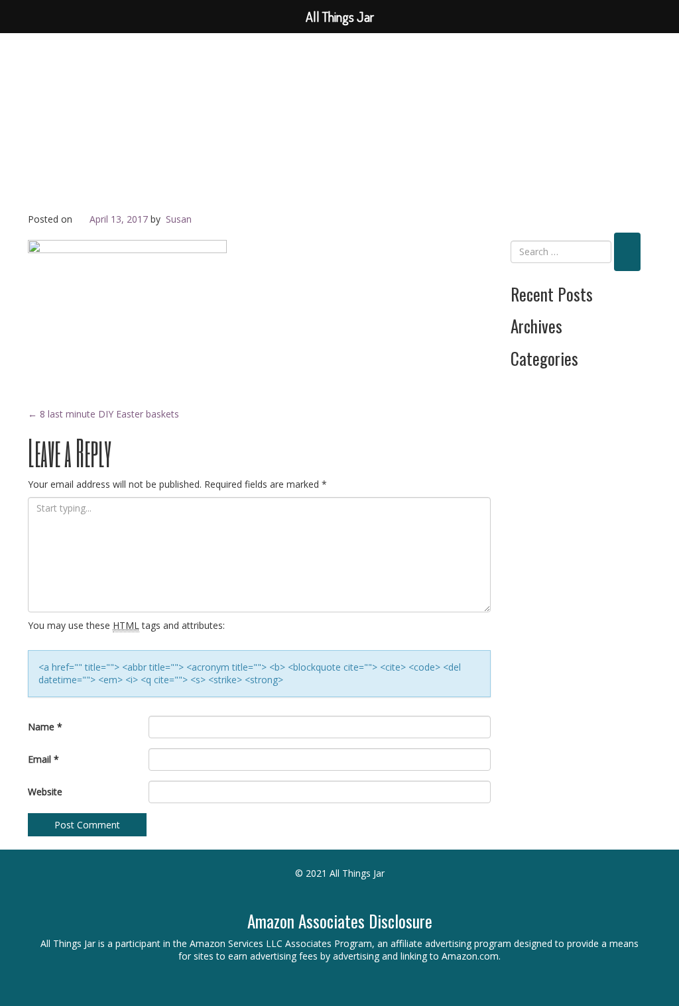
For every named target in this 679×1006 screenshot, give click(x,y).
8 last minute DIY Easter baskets (103, 414)
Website (45, 791)
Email (43, 759)
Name (45, 726)
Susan (179, 219)
